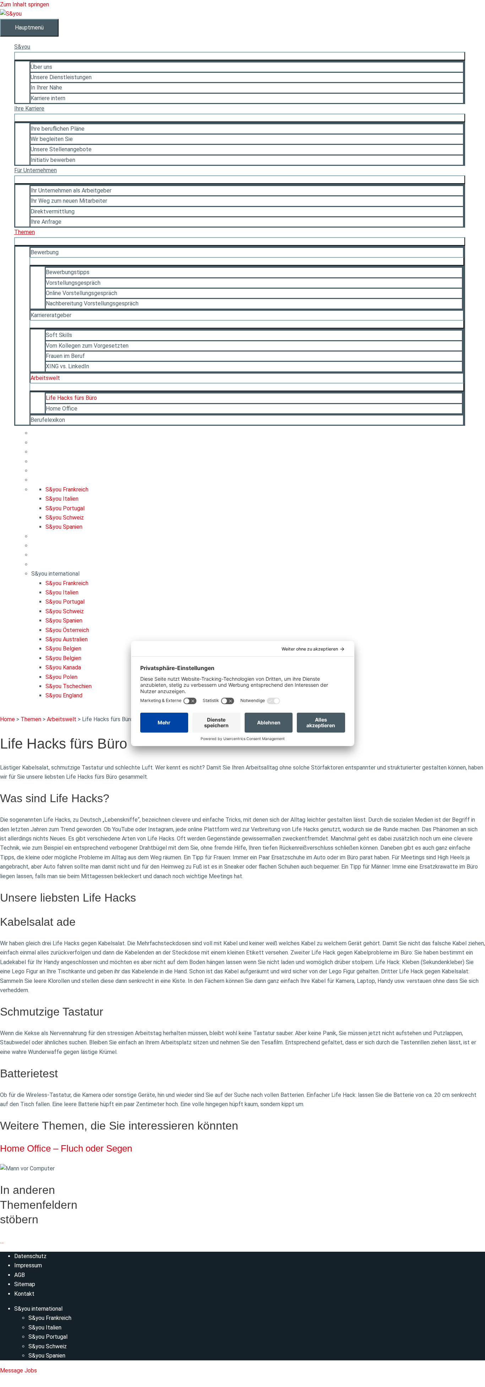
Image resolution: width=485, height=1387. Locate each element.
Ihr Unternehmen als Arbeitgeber (71, 190)
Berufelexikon (48, 420)
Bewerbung (45, 252)
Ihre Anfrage (46, 221)
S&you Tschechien (68, 686)
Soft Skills (59, 335)
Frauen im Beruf (65, 356)
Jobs (30, 1370)
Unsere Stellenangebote (61, 149)
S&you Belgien (63, 648)
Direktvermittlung (53, 211)
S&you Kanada (63, 667)
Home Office (61, 408)
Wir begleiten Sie (52, 139)
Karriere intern (48, 98)
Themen (31, 719)
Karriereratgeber (51, 315)
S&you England (63, 695)
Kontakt (24, 1293)
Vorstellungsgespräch (73, 282)
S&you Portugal (65, 508)
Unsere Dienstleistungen (61, 77)
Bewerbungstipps (67, 272)
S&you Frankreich (66, 489)
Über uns (41, 67)
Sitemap (24, 1284)
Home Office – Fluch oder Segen (66, 1148)
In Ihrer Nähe (46, 87)
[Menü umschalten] (239, 56)
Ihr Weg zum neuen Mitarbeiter (69, 200)
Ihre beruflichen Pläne (58, 128)
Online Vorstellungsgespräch (81, 293)
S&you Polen (61, 677)
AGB (19, 1275)
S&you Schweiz (64, 517)
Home (7, 719)
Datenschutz (30, 1256)
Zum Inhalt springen (24, 4)
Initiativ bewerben (53, 160)
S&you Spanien (63, 526)
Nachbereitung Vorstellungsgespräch (92, 303)
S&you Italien (61, 498)
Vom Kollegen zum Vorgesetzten (87, 345)
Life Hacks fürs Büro (71, 398)
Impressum (28, 1265)
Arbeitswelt (45, 378)
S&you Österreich (67, 630)
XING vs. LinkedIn (67, 366)
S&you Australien (66, 639)
